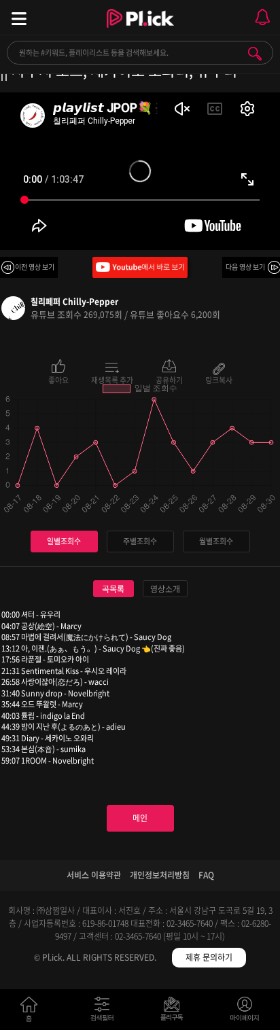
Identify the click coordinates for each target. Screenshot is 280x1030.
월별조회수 (216, 541)
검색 (254, 53)
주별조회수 (140, 541)
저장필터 (175, 1012)
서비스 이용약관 (94, 875)
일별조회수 (64, 541)
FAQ (206, 875)
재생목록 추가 (112, 379)
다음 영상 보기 (245, 267)
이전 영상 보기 (34, 267)
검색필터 (105, 1012)
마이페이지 (245, 1012)
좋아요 (58, 379)
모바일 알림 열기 (262, 17)
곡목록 (113, 589)
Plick (140, 30)
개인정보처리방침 (160, 875)
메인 (140, 818)
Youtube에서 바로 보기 (140, 267)
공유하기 (169, 379)
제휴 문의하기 (209, 957)
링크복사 (218, 379)
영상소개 (165, 589)
